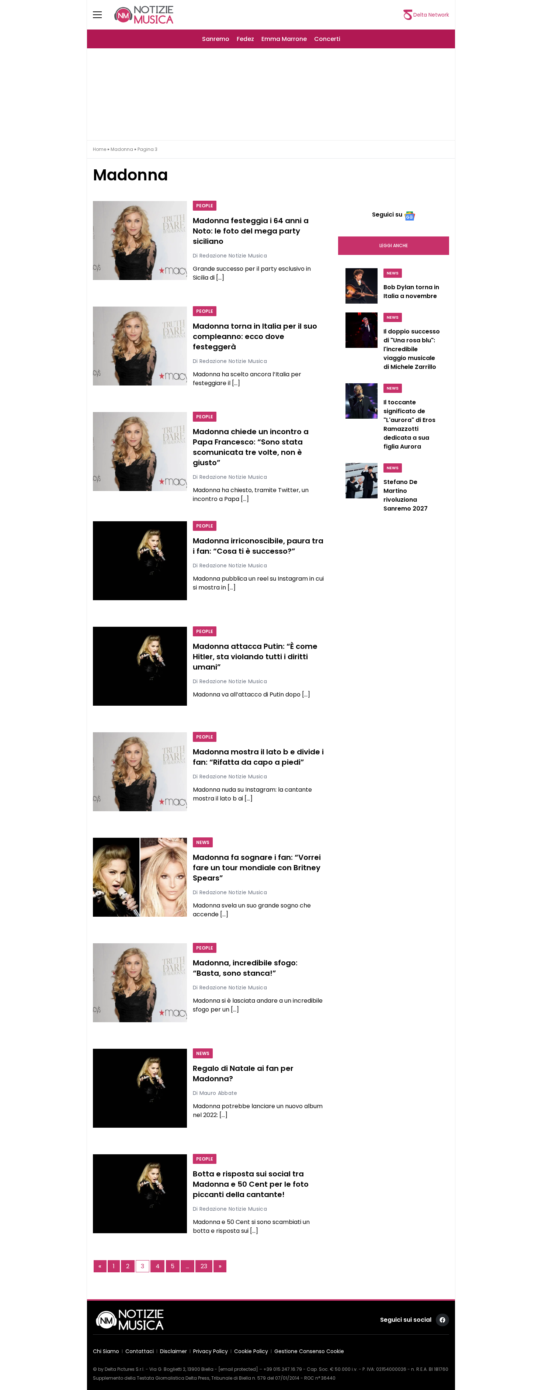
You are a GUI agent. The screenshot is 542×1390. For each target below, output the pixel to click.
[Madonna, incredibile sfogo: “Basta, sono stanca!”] (140, 982)
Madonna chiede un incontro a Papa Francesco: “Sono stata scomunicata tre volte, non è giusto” (251, 447)
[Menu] (102, 14)
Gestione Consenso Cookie (309, 1351)
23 (204, 1266)
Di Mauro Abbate (215, 1093)
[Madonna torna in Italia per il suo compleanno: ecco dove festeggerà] (140, 346)
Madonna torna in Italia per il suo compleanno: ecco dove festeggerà (255, 336)
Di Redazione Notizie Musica (230, 255)
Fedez (245, 39)
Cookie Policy (251, 1351)
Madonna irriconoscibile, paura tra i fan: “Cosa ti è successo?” (258, 546)
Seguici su (387, 214)
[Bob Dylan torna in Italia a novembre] (361, 286)
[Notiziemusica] (144, 15)
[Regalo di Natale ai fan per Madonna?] (140, 1088)
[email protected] (238, 1369)
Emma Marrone (284, 39)
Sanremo (215, 39)
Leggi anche (393, 245)
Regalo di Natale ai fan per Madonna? (243, 1074)
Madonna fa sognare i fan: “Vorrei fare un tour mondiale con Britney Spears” (257, 868)
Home (99, 149)
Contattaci (139, 1351)
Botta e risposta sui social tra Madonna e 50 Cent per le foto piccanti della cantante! (251, 1184)
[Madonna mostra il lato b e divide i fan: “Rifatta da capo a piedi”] (140, 771)
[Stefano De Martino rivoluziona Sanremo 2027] (361, 489)
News (202, 842)
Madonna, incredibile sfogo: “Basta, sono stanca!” (245, 968)
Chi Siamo (106, 1351)
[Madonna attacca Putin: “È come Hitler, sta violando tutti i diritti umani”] (140, 666)
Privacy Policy (210, 1351)
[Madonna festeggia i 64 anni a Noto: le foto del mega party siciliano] (140, 240)
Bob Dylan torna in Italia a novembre (411, 291)
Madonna (122, 149)
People (204, 206)
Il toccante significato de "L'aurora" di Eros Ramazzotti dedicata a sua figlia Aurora (409, 424)
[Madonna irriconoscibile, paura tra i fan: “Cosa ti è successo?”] (140, 560)
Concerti (327, 39)
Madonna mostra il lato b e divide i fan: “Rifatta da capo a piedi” (258, 757)
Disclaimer (173, 1351)
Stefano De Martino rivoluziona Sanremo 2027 (405, 495)
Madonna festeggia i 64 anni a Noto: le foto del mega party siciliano (251, 231)
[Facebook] (442, 1320)
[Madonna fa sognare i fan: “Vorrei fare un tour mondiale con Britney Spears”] (140, 877)
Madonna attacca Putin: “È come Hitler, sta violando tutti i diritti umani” (255, 657)
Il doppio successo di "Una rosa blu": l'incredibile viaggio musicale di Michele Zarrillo (411, 349)
